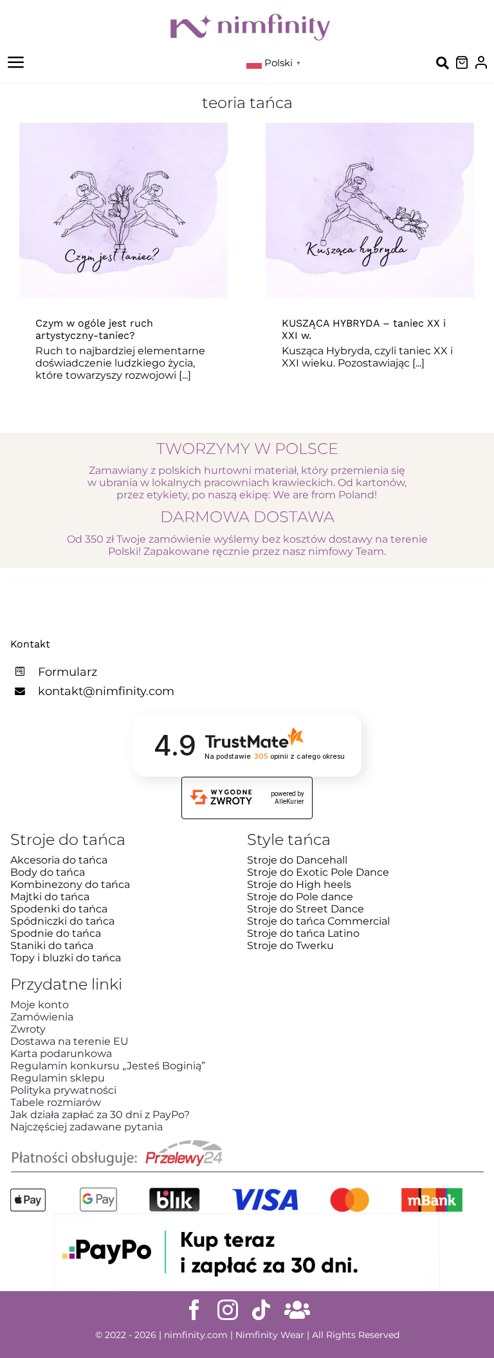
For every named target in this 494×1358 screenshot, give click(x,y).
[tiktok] (261, 1309)
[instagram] (227, 1309)
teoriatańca (167, 241)
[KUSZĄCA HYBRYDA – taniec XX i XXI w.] (370, 210)
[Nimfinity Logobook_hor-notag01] (250, 18)
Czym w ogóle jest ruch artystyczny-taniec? (94, 329)
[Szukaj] (442, 62)
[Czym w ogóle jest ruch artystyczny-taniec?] (123, 210)
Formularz (67, 672)
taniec (118, 241)
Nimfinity (73, 241)
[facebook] (194, 1309)
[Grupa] (297, 1309)
